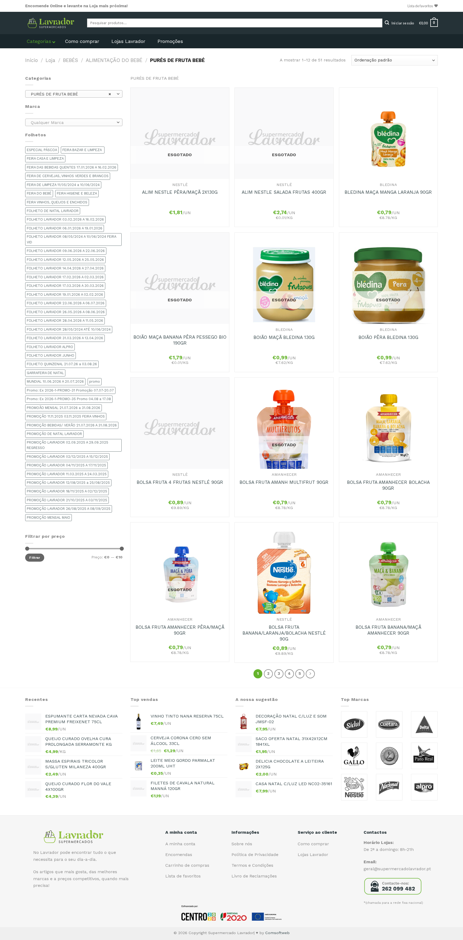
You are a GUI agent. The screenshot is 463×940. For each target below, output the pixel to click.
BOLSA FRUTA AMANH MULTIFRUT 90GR (284, 482)
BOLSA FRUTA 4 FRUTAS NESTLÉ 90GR (180, 482)
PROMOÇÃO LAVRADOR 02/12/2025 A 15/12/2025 (67, 457)
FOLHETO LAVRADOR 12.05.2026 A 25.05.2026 (65, 260)
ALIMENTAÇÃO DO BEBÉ (114, 60)
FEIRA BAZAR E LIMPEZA (82, 150)
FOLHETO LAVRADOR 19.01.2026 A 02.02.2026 (65, 294)
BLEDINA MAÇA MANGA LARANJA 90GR (388, 192)
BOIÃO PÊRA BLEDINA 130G (388, 337)
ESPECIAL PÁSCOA (42, 150)
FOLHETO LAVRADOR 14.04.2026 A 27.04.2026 (65, 268)
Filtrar (34, 557)
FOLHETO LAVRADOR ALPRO (50, 347)
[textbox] (72, 122)
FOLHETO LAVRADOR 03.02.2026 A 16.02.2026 (65, 219)
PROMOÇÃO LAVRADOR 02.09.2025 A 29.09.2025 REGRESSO (67, 445)
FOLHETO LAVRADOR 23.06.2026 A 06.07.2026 (65, 303)
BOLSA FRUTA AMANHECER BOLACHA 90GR (388, 485)
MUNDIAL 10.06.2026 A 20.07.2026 (55, 381)
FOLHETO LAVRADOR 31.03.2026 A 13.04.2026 (65, 338)
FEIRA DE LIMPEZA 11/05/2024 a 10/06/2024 (63, 185)
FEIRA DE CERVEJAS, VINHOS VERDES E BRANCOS (68, 176)
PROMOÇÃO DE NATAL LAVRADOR (54, 434)
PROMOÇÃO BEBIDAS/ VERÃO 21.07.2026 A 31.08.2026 (72, 425)
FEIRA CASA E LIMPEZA (45, 158)
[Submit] (386, 23)
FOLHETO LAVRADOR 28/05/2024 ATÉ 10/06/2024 (69, 329)
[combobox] (73, 94)
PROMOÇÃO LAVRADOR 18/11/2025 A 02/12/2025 (67, 491)
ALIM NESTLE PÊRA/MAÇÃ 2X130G (180, 192)
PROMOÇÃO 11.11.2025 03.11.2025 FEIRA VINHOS (66, 416)
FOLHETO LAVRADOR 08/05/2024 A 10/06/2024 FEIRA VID (71, 239)
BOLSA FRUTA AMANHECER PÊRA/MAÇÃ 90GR (180, 630)
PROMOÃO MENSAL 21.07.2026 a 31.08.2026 (63, 408)
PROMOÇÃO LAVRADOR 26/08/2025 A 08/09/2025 (68, 509)
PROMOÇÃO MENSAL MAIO (48, 517)
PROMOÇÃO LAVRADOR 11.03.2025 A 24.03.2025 (67, 474)
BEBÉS (70, 60)
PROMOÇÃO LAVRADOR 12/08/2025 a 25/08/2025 (68, 483)
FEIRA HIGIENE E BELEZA (77, 193)
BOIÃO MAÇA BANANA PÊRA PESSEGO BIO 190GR (179, 340)
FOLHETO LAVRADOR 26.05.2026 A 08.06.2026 (66, 312)
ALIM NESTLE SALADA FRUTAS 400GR (284, 192)
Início (31, 60)
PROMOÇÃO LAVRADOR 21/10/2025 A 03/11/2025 (67, 500)
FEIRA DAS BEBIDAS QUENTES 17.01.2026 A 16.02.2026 (71, 167)
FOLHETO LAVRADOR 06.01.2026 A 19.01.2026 (64, 228)
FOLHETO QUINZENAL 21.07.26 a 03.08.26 (62, 364)
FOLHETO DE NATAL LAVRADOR (53, 211)
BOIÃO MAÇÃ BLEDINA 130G (284, 337)
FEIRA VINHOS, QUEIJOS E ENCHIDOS (57, 202)
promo (94, 381)
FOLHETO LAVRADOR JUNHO (50, 355)
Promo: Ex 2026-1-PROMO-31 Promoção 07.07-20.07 (70, 390)
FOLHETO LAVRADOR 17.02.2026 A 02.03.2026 (65, 277)
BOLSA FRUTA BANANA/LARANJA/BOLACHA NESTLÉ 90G (284, 633)
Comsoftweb (277, 933)
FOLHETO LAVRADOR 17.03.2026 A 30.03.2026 (65, 286)
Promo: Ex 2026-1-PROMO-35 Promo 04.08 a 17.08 (69, 399)
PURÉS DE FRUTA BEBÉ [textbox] (71, 94)
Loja (50, 60)
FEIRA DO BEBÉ (39, 193)
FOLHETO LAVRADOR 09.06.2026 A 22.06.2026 (66, 251)
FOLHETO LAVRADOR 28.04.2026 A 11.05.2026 (65, 321)
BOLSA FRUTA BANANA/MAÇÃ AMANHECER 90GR (388, 630)
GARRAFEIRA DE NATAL (45, 373)
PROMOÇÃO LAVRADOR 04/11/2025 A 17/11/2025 (66, 465)
